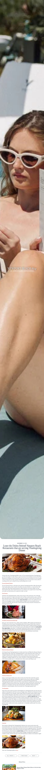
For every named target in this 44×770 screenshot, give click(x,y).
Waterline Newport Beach (7, 649)
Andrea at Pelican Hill (7, 675)
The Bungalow (5, 688)
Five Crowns (5, 593)
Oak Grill (4, 723)
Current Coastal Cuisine (7, 583)
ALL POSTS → (11, 755)
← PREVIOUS (24, 755)
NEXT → (34, 755)
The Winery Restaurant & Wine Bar (9, 620)
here (17, 750)
